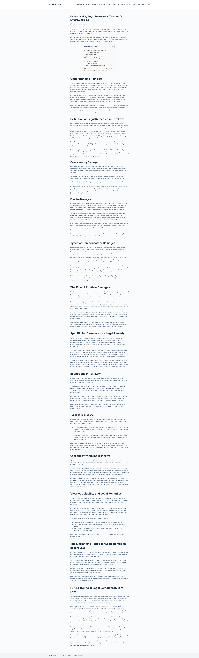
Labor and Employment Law (99, 4)
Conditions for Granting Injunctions (96, 65)
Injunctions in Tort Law (91, 61)
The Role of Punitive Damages (93, 58)
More (143, 4)
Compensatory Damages (93, 52)
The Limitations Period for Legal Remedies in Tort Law (99, 69)
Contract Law (136, 4)
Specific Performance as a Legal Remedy (96, 59)
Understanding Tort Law (91, 48)
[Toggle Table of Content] (112, 46)
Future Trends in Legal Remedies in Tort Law (97, 70)
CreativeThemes (77, 655)
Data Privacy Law (125, 4)
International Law (114, 4)
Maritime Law (80, 4)
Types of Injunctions (92, 63)
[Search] (149, 4)
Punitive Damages (92, 54)
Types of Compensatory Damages (94, 56)
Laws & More (55, 4)
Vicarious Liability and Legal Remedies (95, 67)
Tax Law (88, 4)
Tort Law (91, 24)
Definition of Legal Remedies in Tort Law (96, 50)
